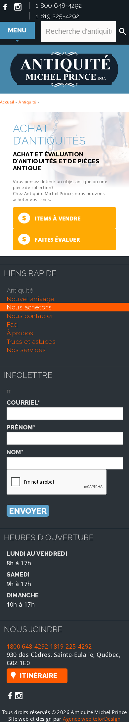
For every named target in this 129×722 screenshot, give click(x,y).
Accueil (7, 102)
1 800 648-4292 (59, 5)
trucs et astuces (31, 341)
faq (12, 324)
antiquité (20, 290)
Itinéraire (39, 676)
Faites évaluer (51, 239)
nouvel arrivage (31, 298)
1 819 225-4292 (57, 16)
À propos (20, 333)
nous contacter (30, 315)
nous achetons (29, 307)
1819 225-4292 (71, 646)
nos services (26, 349)
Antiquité (27, 102)
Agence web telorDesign (92, 718)
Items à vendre (51, 218)
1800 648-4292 (27, 646)
